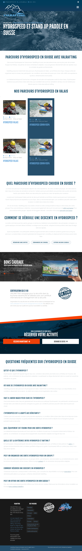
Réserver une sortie (20, 242)
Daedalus (69, 547)
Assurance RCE (25, 549)
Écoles (29, 521)
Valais (6, 117)
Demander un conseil (40, 242)
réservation (67, 471)
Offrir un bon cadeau (61, 242)
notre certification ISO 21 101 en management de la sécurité (26, 303)
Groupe (29, 513)
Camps (36, 521)
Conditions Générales (15, 549)
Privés (29, 516)
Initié (35, 513)
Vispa (39, 119)
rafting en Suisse (68, 208)
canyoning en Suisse (66, 210)
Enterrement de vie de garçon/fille (32, 524)
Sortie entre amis (32, 531)
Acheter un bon (9, 273)
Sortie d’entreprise (32, 528)
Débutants (30, 510)
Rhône (13, 117)
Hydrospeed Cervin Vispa (40, 124)
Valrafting (7, 22)
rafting (70, 444)
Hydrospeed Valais (10, 122)
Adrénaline (30, 518)
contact (40, 461)
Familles (29, 507)
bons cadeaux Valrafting (16, 486)
